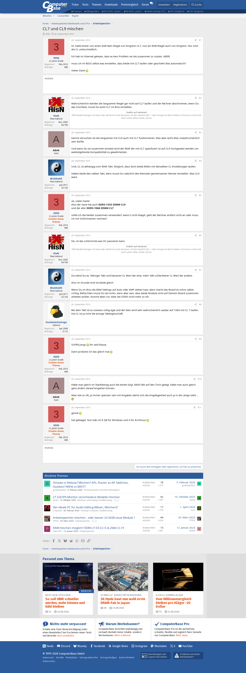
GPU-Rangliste (177, 11)
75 (160, 611)
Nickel (192, 530)
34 (49, 611)
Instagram (141, 646)
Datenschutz (49, 661)
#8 (200, 304)
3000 (47, 33)
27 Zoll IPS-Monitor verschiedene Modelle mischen (86, 497)
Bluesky (82, 646)
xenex (55, 500)
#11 (199, 407)
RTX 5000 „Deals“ (112, 11)
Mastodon (161, 646)
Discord (65, 646)
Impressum (48, 657)
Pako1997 (57, 531)
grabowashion (59, 489)
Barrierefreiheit (126, 657)
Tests (85, 4)
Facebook (99, 646)
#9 (200, 339)
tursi (193, 510)
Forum (145, 4)
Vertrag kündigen (108, 657)
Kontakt (60, 657)
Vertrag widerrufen (88, 657)
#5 (200, 195)
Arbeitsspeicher (82, 520)
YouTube (187, 646)
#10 (199, 379)
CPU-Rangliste (196, 11)
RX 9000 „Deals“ (134, 11)
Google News (120, 646)
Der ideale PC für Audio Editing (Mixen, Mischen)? (85, 507)
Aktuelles (47, 16)
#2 (200, 98)
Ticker (75, 4)
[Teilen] (195, 40)
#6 (200, 235)
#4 (200, 160)
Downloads (111, 4)
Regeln (75, 16)
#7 (200, 269)
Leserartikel (63, 16)
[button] (54, 15)
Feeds (50, 646)
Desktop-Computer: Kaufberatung (96, 510)
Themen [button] (96, 4)
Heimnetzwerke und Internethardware (102, 489)
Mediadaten (71, 657)
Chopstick (57, 510)
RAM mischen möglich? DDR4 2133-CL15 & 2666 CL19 (88, 528)
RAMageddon (92, 11)
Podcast (77, 11)
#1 (200, 40)
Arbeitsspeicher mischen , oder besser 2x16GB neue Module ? (94, 517)
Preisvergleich (129, 4)
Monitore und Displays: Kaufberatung (94, 500)
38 (104, 607)
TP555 (56, 520)
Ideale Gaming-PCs (155, 11)
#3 (200, 132)
